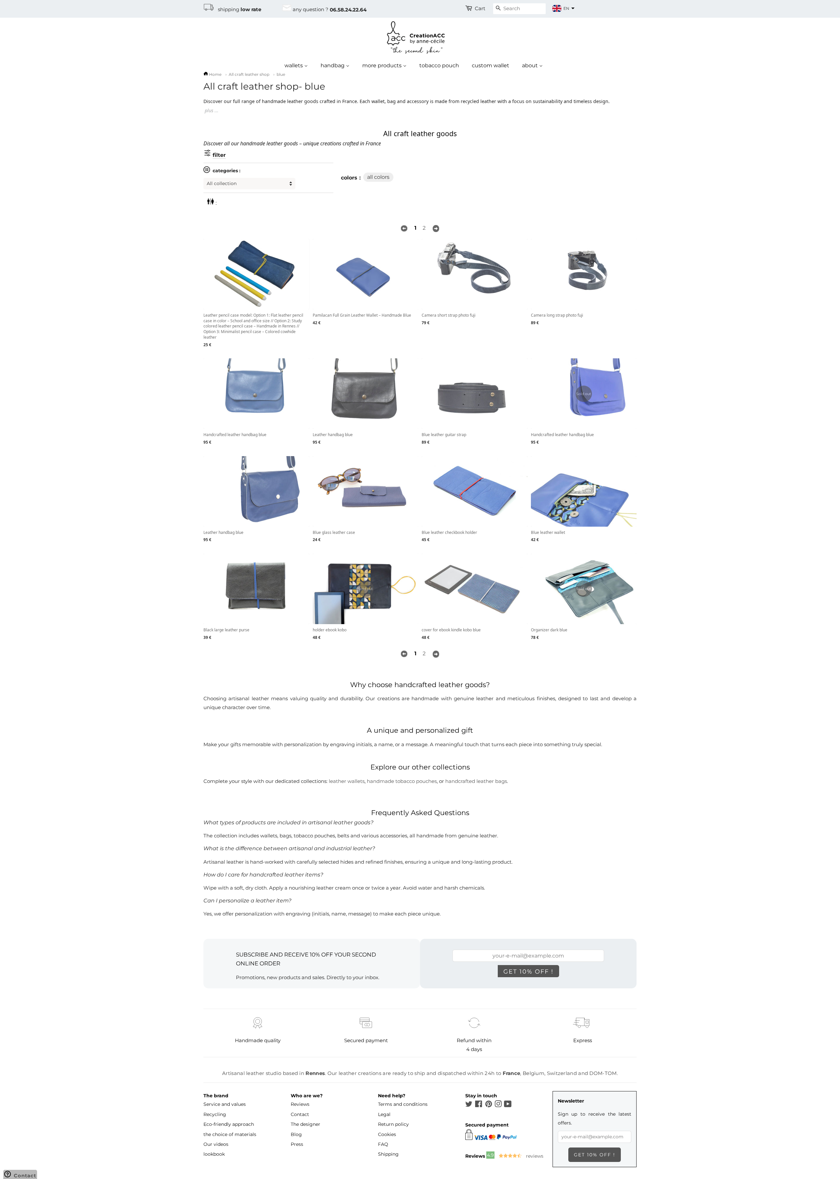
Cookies (387, 1134)
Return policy (393, 1124)
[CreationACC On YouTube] (508, 1105)
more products (382, 65)
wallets (294, 65)
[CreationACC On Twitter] (468, 1105)
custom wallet (490, 65)
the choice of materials (229, 1134)
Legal (384, 1114)
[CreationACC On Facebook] (478, 1105)
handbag (333, 65)
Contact (300, 1114)
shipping (237, 9)
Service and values (224, 1104)
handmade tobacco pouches (402, 781)
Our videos (215, 1144)
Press (297, 1144)
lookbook (214, 1154)
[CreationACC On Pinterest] (488, 1105)
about (530, 65)
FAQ (383, 1144)
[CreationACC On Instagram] (498, 1105)
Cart (480, 8)
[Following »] (436, 228)
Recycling (214, 1114)
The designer (305, 1124)
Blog (296, 1134)
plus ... (212, 110)
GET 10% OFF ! (528, 971)
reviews (534, 1156)
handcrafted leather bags (476, 781)
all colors (378, 177)
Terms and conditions (403, 1104)
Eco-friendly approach (228, 1124)
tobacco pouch (439, 65)
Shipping (388, 1154)
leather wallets (347, 781)
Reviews (300, 1104)
